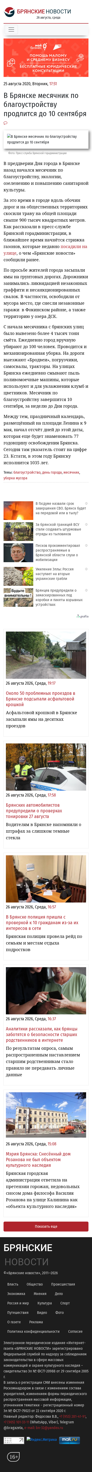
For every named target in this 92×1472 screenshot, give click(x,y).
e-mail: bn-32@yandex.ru (43, 1428)
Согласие (75, 1331)
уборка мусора (15, 478)
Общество (35, 1284)
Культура (45, 1303)
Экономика (16, 1293)
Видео (42, 1312)
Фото (59, 1312)
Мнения (40, 1293)
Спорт (65, 1303)
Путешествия (18, 1312)
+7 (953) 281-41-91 (72, 1416)
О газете (14, 1322)
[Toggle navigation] (11, 29)
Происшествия (63, 1284)
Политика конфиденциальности (33, 1331)
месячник (71, 472)
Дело (59, 1293)
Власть (12, 1284)
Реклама (36, 1322)
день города (52, 472)
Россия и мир (18, 1303)
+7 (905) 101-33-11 (16, 1422)
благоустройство (27, 472)
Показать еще (46, 1226)
